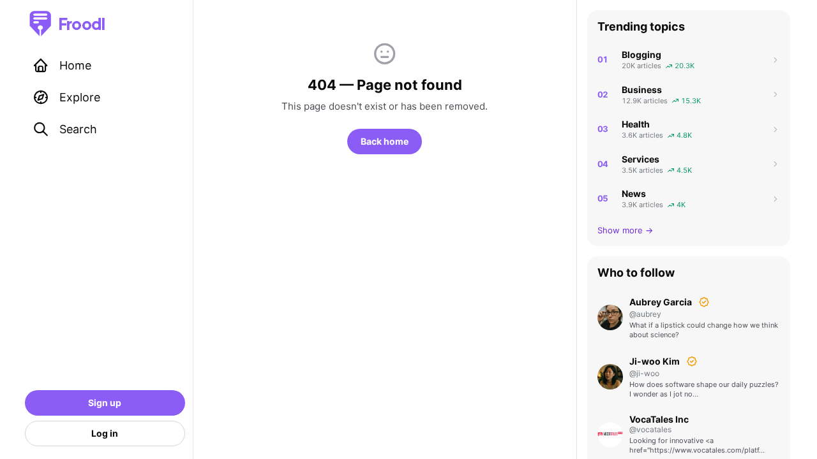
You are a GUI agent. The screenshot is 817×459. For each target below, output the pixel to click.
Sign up (104, 402)
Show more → (625, 230)
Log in (104, 433)
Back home (384, 141)
